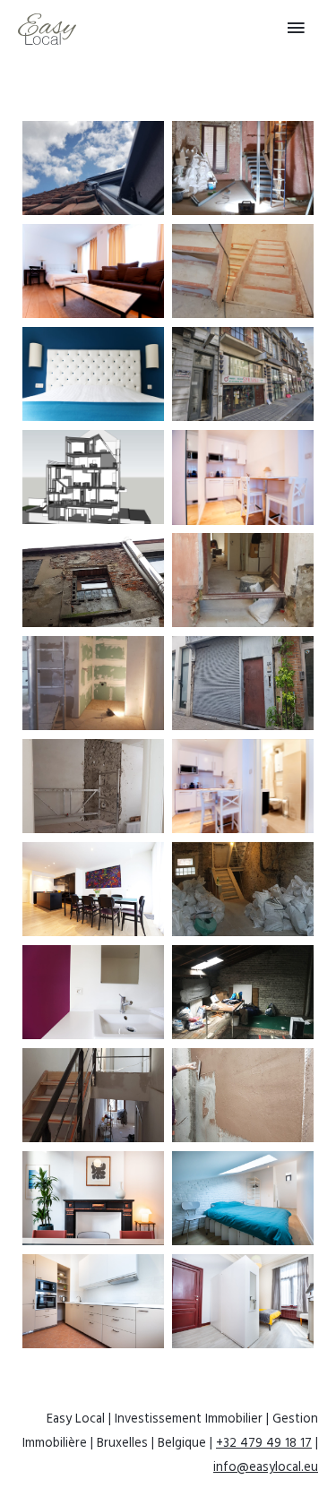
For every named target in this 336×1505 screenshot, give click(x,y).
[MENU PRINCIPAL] (295, 28)
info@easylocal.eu (265, 1468)
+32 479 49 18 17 (264, 1443)
